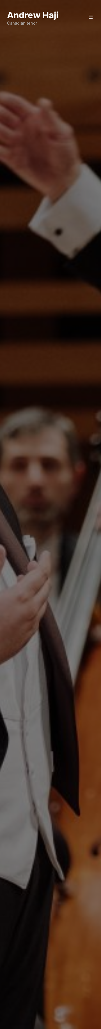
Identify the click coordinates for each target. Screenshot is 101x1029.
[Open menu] (90, 16)
